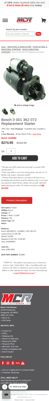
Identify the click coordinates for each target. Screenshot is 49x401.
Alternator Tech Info (10, 346)
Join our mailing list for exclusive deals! (18, 370)
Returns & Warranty (10, 339)
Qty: (3, 151)
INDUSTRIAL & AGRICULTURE (19, 47)
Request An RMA (9, 341)
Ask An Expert (8, 352)
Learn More (37, 134)
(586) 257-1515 (7, 315)
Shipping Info (7, 336)
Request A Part (8, 344)
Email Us (23, 383)
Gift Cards (6, 320)
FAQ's (4, 333)
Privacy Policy (18, 399)
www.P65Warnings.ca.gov (24, 273)
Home (3, 47)
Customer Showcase (10, 372)
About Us (6, 318)
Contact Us (6, 331)
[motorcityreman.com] (24, 20)
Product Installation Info (12, 349)
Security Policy (30, 399)
